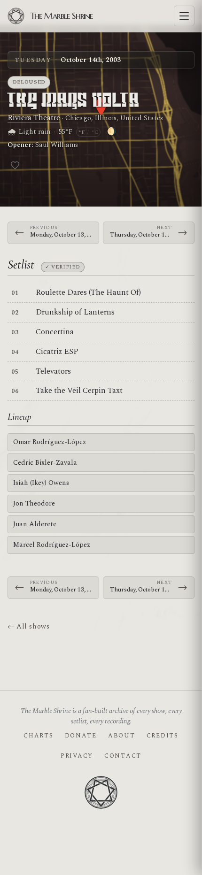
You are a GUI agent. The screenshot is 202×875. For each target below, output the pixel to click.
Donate (81, 735)
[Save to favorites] (15, 165)
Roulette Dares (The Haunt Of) (88, 292)
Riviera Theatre (34, 118)
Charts (38, 735)
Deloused (29, 82)
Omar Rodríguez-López (49, 442)
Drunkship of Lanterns (75, 312)
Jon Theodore (34, 503)
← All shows (28, 626)
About (121, 735)
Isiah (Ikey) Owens (41, 483)
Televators (53, 371)
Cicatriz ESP (57, 351)
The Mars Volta (74, 101)
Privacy (77, 755)
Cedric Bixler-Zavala (45, 463)
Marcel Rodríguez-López (51, 545)
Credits (163, 735)
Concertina (55, 332)
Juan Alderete (34, 524)
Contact (122, 755)
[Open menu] (184, 16)
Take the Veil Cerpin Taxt (79, 390)
